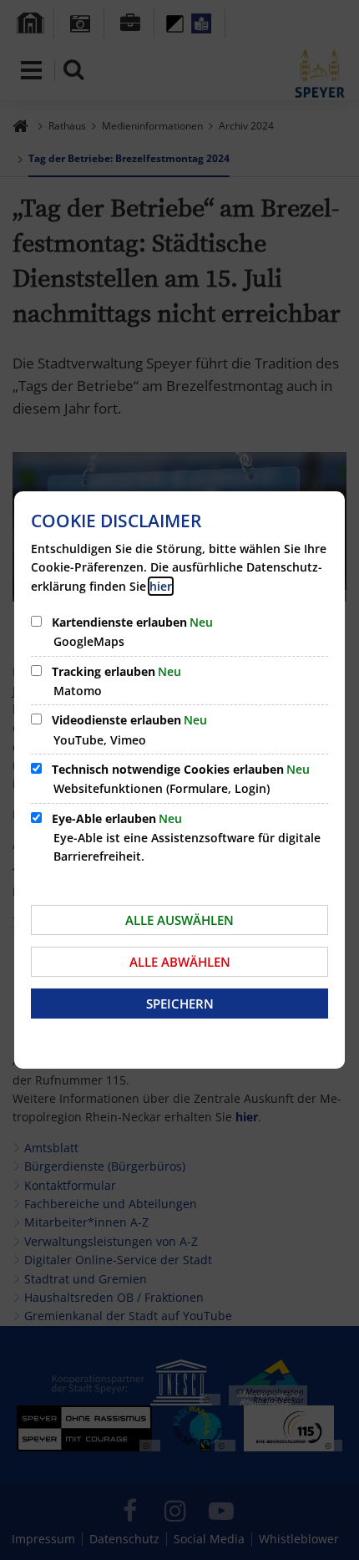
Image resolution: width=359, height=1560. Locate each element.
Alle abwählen (179, 961)
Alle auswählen (179, 920)
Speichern (180, 1003)
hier (160, 586)
